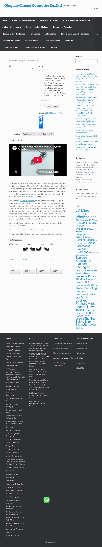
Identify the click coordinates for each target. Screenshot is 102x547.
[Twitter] (53, 123)
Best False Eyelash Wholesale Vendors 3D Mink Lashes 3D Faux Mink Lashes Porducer (15, 376)
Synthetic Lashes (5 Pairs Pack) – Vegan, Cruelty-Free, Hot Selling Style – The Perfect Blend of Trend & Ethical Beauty (86, 110)
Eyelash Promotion (10, 47)
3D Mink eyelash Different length (76, 20)
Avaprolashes (81, 363)
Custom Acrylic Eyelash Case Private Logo (14, 399)
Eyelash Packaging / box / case (84, 266)
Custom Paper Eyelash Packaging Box (14, 416)
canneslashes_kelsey (68, 358)
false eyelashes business (86, 273)
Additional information (31, 134)
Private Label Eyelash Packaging (75, 34)
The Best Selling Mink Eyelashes (86, 321)
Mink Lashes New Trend (85, 306)
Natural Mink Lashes (83, 317)
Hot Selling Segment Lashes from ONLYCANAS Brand (86, 120)
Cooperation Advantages (83, 235)
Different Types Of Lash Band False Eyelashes (14, 422)
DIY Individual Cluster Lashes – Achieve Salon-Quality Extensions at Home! (86, 100)
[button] (98, 34)
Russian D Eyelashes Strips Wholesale (13, 513)
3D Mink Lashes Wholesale (84, 213)
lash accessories (53, 40)
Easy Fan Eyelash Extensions (12, 434)
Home (4, 20)
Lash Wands (10, 480)
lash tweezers (11, 477)
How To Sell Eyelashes (83, 283)
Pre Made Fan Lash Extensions (13, 501)
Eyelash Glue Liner (12, 449)
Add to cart (52, 106)
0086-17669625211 (91, 172)
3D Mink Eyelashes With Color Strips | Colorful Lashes (87, 142)
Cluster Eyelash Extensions (11, 390)
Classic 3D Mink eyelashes (23, 20)
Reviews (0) (47, 134)
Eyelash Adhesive (33, 40)
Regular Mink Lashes (49, 20)
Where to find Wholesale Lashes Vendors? (84, 131)
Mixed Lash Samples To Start (86, 311)
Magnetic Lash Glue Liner (15, 484)
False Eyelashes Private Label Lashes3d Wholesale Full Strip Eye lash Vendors (15, 461)
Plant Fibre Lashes (12, 497)
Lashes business (82, 292)
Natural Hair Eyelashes (62, 27)
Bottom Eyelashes (12, 382)
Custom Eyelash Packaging (12, 405)
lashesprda (80, 367)
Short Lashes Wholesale (14, 529)
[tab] (16, 134)
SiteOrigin (49, 542)
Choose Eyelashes (85, 227)
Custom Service (85, 240)
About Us (69, 40)
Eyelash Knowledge (83, 259)
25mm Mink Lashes (13, 346)
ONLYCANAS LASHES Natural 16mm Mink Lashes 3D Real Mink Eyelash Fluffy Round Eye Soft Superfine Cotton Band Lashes (87, 89)
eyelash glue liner (83, 255)
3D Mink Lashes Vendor (14, 362)
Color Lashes (50, 34)
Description (15, 134)
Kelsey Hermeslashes (59, 364)
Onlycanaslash (81, 343)
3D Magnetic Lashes (13, 353)
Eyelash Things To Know (34, 47)
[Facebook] (53, 119)
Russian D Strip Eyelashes (13, 34)
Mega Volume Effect (13, 487)
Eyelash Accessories (85, 244)
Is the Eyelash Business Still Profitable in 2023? (86, 148)
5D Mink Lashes (11, 369)
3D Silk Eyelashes (12, 365)
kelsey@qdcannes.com (88, 182)
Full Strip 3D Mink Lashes (15, 467)
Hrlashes (79, 358)
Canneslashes (81, 348)
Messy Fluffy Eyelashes (14, 490)
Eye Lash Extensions (11, 40)
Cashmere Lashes (12, 386)
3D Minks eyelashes (27, 200)
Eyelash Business (82, 250)
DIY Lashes (10, 427)
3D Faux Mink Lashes (11, 27)
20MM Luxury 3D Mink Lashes (24, 60)
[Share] (53, 126)
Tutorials (53, 47)
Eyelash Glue (10, 446)
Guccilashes (80, 353)
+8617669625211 (67, 353)
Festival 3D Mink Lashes (86, 277)
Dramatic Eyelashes (13, 430)
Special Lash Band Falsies (37, 27)
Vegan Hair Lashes (12, 535)
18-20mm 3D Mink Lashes (15, 343)
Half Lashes (35, 34)
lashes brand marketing (86, 286)
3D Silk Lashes (86, 218)
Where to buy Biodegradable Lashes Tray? (37, 403)
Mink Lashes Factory (82, 300)
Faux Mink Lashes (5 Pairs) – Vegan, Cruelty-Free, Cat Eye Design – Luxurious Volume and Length (86, 77)
